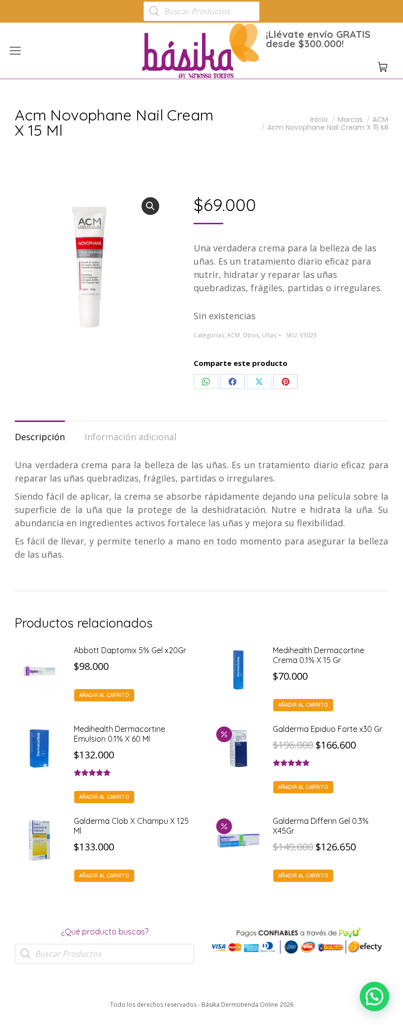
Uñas (269, 335)
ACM (233, 335)
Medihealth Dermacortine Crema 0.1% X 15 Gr (318, 655)
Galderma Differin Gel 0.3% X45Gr (321, 826)
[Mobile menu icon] (15, 50)
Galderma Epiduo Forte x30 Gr (327, 729)
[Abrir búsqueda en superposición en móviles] (201, 11)
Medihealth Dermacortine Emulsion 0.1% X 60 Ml (119, 734)
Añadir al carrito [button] (104, 695)
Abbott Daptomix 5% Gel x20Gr (130, 650)
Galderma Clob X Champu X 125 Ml (131, 826)
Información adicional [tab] (130, 437)
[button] (145, 8)
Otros (251, 335)
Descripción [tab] (40, 437)
